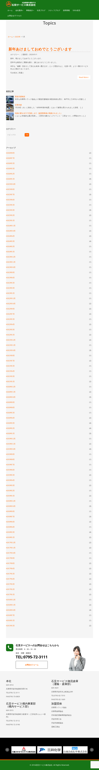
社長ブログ (41, 10)
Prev (7, 750)
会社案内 (18, 10)
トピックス (11, 134)
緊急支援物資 (20, 96)
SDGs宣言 (76, 10)
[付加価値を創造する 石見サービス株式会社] (21, 4)
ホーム (10, 10)
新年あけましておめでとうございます (40, 49)
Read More (83, 77)
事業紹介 (29, 10)
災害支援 (18, 105)
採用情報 (66, 10)
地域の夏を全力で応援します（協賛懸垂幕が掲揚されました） (38, 113)
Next (92, 750)
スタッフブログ (54, 10)
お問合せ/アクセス (14, 15)
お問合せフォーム (32, 665)
